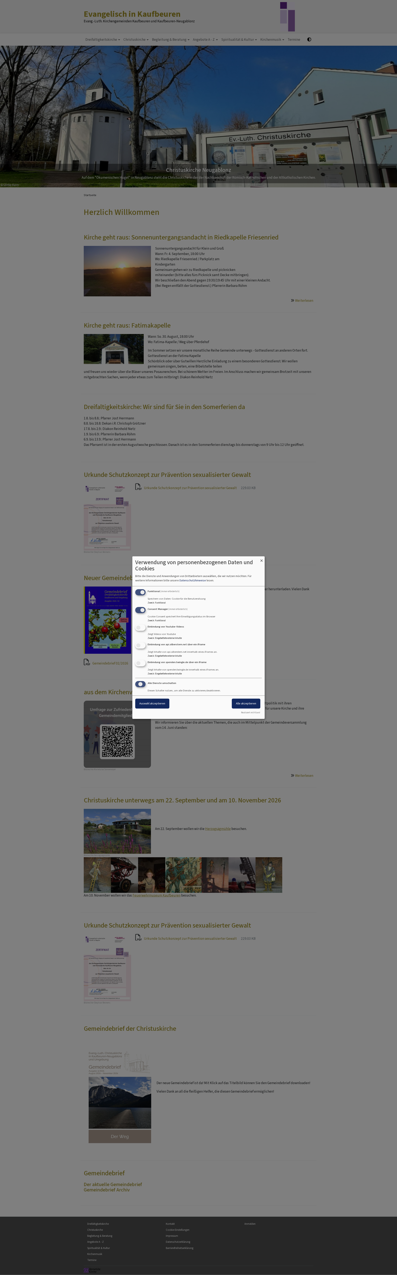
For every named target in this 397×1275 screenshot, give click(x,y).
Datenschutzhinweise (192, 580)
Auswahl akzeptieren (152, 703)
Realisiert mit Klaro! (250, 712)
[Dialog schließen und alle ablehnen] (261, 558)
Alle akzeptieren (246, 703)
